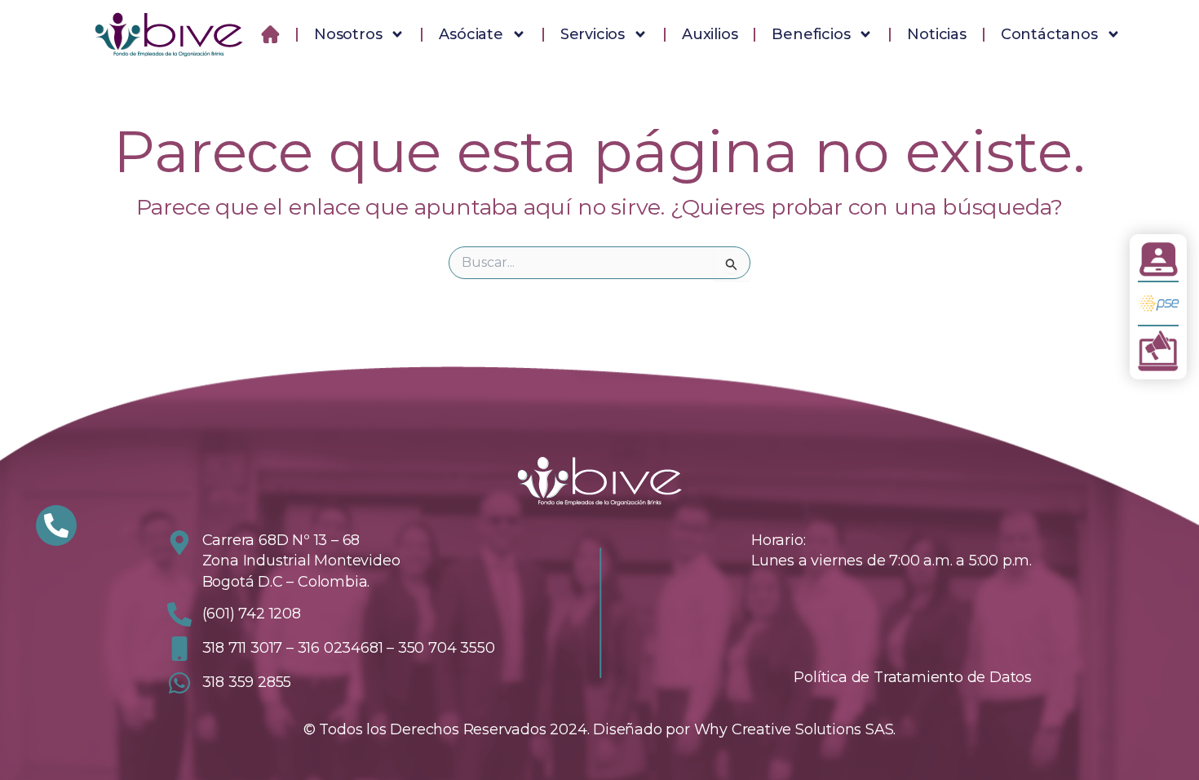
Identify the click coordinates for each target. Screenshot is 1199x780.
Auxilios (709, 34)
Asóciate (471, 34)
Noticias (937, 34)
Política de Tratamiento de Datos (913, 677)
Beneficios (811, 34)
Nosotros (348, 34)
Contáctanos (1049, 34)
